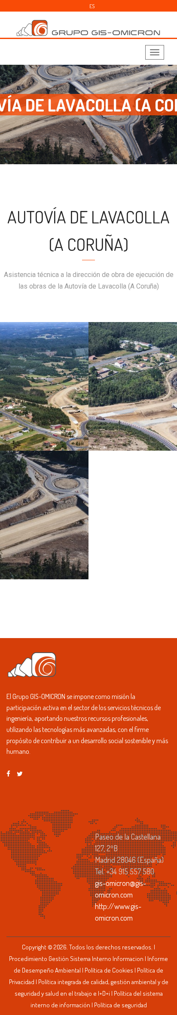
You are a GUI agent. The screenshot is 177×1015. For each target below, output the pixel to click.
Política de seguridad (120, 1005)
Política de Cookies (109, 970)
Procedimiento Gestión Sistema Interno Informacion (76, 959)
